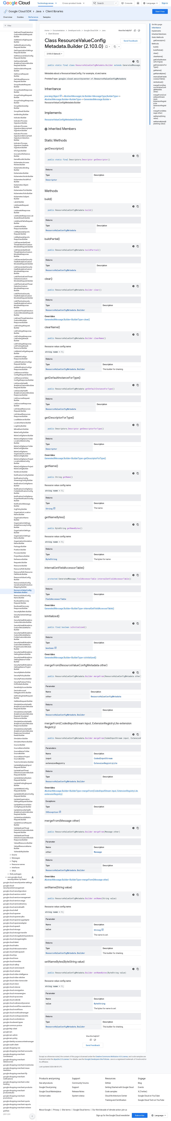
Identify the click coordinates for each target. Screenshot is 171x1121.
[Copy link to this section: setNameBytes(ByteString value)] (87, 962)
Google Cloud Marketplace (50, 1091)
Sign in (165, 3)
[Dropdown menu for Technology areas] (57, 3)
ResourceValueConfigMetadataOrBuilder (63, 119)
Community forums (80, 1083)
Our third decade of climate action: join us (109, 1110)
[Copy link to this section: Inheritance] (63, 89)
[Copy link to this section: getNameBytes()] (67, 517)
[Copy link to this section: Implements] (64, 113)
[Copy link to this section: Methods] (61, 191)
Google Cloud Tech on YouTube (151, 1100)
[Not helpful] (139, 31)
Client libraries (54, 11)
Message (98, 852)
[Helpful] (135, 31)
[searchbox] (18, 25)
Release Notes (78, 1091)
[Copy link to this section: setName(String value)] (74, 887)
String (49, 508)
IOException (52, 812)
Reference (33, 17)
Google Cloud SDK (20, 11)
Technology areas (46, 3)
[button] (17, 854)
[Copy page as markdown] (114, 46)
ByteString (51, 559)
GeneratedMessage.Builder (96, 99)
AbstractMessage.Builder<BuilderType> (63, 99)
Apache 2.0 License (61, 1059)
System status (78, 1096)
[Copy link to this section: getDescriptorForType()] (76, 417)
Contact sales (45, 1096)
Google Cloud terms (81, 1110)
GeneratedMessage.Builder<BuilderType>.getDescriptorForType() (75, 458)
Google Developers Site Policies (97, 1059)
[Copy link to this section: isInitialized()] (62, 616)
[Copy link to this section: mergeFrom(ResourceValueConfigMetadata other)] (110, 665)
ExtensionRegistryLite (105, 763)
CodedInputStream (103, 758)
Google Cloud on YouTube (149, 1096)
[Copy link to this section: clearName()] (62, 327)
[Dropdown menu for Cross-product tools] (84, 3)
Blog (140, 1083)
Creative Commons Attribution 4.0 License (112, 1057)
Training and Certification (115, 1100)
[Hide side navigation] (32, 1116)
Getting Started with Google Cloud (119, 1087)
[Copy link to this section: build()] (54, 199)
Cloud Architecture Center (116, 1096)
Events (141, 1087)
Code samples (111, 1091)
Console (128, 3)
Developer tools (74, 30)
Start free (160, 11)
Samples (47, 17)
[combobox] (105, 3)
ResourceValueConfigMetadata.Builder (65, 310)
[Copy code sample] (138, 61)
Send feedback (131, 41)
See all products (46, 1083)
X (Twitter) (142, 1091)
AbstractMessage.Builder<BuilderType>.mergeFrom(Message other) (77, 879)
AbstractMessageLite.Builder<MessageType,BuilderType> (91, 96)
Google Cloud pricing (47, 1087)
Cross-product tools (71, 3)
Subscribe (139, 1115)
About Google (45, 1110)
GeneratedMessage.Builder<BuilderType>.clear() (67, 319)
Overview (7, 17)
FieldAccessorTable (56, 599)
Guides (20, 17)
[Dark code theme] (133, 61)
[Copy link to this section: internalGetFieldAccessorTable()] (87, 568)
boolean (50, 648)
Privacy (56, 1110)
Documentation (59, 30)
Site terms (66, 1110)
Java (38, 11)
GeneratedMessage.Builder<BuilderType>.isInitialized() (70, 657)
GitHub (108, 1083)
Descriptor (51, 180)
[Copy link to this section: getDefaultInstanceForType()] (83, 378)
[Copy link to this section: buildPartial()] (62, 239)
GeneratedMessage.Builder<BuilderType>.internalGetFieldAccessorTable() (79, 608)
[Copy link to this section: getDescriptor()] (66, 148)
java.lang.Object (52, 96)
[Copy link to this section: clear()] (55, 279)
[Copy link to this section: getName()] (60, 466)
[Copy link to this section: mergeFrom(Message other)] (82, 821)
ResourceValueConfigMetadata (61, 230)
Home (47, 30)
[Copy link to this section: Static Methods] (70, 140)
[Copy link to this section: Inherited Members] (78, 129)
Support (75, 1087)
